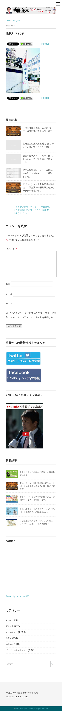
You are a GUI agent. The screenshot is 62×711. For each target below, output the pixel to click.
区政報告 (10, 626)
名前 (8, 284)
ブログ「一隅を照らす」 (16, 650)
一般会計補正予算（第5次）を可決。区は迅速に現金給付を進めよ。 (38, 131)
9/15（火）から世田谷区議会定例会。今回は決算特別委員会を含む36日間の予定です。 (38, 187)
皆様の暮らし (11, 632)
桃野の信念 (10, 644)
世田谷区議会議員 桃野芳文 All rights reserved (31, 708)
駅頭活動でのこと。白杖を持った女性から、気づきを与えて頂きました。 (38, 159)
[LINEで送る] (26, 44)
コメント (12, 248)
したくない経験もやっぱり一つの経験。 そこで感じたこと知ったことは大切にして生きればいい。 (32, 210)
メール (9, 293)
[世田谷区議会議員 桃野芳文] (31, 9)
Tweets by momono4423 (17, 596)
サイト (9, 303)
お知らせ (10, 620)
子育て (9, 638)
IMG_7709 (16, 21)
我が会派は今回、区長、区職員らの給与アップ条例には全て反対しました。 (38, 173)
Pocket (45, 44)
